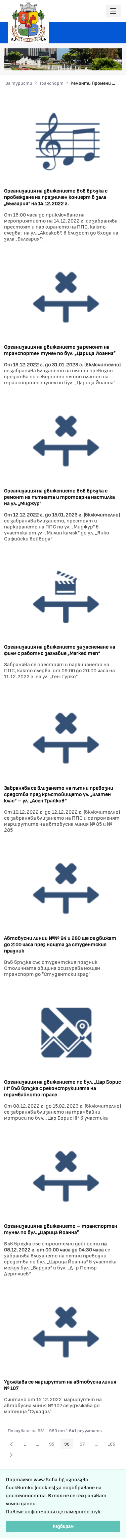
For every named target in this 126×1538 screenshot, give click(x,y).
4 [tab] (92, 62)
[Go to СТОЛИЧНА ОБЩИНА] (28, 21)
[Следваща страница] (11, 1454)
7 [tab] (112, 62)
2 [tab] (79, 62)
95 (53, 1445)
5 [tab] (99, 62)
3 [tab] (85, 62)
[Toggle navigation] (113, 11)
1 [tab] (72, 62)
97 (84, 1445)
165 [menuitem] (113, 1445)
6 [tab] (106, 62)
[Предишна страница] (11, 1444)
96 (68, 1445)
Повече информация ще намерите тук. (54, 1511)
